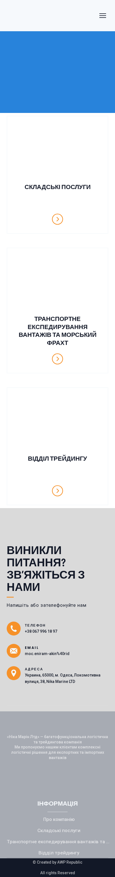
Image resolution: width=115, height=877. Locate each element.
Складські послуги (58, 830)
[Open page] (57, 150)
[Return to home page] (33, 15)
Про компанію (59, 819)
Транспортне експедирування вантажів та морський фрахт (59, 841)
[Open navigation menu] (102, 15)
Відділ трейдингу (59, 853)
